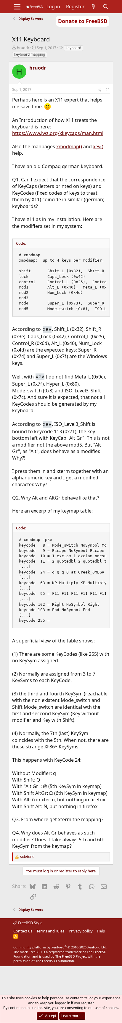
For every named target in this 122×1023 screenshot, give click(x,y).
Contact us (22, 931)
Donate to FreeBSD (82, 21)
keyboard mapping (29, 54)
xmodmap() (69, 146)
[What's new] (94, 6)
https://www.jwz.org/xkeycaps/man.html (57, 133)
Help (101, 931)
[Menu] (17, 7)
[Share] (99, 89)
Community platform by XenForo (60, 947)
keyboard (73, 47)
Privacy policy (81, 931)
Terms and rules (50, 931)
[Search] (106, 6)
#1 (107, 89)
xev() (98, 146)
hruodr (23, 47)
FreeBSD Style (29, 922)
